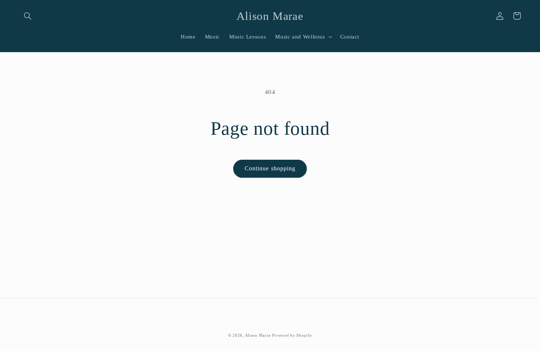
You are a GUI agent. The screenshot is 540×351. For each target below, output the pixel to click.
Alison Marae (258, 335)
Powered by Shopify (292, 335)
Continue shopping (270, 168)
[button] (27, 15)
